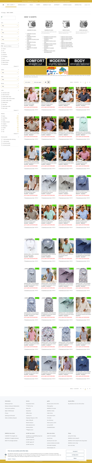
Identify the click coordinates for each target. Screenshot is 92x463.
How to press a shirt (51, 422)
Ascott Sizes (49, 438)
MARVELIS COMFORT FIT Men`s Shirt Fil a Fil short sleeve (48, 103)
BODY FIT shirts (66, 30)
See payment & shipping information (61, 1)
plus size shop (71, 445)
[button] (88, 5)
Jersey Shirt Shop (72, 436)
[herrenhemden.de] (3, 4)
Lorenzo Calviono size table (53, 443)
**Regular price (29, 429)
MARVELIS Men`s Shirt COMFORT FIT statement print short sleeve (48, 343)
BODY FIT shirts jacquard (67, 43)
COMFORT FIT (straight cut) (11, 436)
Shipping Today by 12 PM (31, 418)
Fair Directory (50, 420)
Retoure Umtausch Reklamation (12, 406)
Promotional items (30, 403)
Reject (75, 458)
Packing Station (29, 427)
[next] (89, 82)
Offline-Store (29, 413)
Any (3, 25)
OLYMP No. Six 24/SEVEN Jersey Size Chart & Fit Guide (34, 436)
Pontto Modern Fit (51, 447)
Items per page (37, 82)
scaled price (29, 415)
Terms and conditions (10, 408)
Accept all (75, 451)
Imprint (9, 458)
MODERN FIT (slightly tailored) (12, 438)
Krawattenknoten (51, 427)
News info (28, 408)
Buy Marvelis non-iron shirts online (76, 403)
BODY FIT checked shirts (66, 45)
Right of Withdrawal (9, 410)
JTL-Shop (85, 461)
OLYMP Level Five (30, 444)
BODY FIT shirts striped (66, 42)
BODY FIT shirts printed (66, 36)
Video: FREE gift (29, 420)
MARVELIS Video (50, 410)
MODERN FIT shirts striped (50, 43)
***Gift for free (29, 406)
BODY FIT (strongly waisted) (11, 440)
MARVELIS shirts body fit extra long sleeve (77, 440)
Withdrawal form (9, 403)
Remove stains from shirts (53, 403)
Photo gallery (50, 406)
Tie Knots (49, 418)
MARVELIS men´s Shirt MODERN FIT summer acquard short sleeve (31, 132)
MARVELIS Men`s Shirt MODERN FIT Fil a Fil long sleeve (31, 103)
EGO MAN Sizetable (51, 445)
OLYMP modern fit (30, 439)
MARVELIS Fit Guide (51, 408)
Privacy (14, 458)
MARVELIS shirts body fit (73, 438)
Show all (16, 66)
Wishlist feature (29, 422)
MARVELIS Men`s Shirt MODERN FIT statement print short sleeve (83, 103)
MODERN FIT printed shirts (50, 36)
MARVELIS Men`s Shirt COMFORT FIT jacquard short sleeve (66, 103)
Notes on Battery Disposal (11, 418)
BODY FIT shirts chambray (67, 38)
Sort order (27, 82)
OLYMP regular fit (30, 442)
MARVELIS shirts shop (73, 443)
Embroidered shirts (30, 425)
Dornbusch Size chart (52, 440)
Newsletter (28, 410)
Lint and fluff (50, 425)
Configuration (75, 454)
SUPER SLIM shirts (83, 30)
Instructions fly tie (51, 415)
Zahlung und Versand (10, 415)
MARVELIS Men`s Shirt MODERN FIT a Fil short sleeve (66, 191)
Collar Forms (50, 413)
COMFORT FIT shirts (31, 30)
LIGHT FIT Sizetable (51, 436)
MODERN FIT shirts (49, 30)
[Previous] (81, 82)
